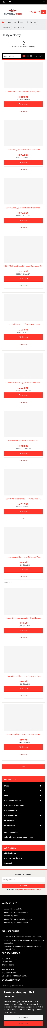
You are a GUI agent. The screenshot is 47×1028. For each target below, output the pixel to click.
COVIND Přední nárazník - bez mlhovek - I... (23, 440)
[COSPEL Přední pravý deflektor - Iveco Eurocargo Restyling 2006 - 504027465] (23, 366)
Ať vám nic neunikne (24, 874)
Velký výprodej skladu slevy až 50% (18, 837)
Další (23, 766)
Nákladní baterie (11, 815)
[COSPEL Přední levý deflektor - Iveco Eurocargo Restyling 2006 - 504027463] (23, 307)
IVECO (6, 786)
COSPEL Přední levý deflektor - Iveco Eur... (23, 324)
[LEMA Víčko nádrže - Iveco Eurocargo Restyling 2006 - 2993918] (23, 659)
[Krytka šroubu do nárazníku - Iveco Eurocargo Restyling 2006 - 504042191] (23, 601)
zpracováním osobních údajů (29, 889)
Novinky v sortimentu (13, 858)
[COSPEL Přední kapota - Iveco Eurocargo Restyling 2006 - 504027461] (23, 249)
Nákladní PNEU (10, 810)
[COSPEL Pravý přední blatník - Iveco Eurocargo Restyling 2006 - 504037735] (23, 191)
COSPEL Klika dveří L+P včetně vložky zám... (24, 91)
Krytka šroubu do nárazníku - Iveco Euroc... (23, 618)
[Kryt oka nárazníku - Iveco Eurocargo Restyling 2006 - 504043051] (23, 540)
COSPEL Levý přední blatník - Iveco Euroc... (23, 149)
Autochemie (9, 820)
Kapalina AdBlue (11, 832)
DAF (5, 791)
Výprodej (8, 863)
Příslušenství (9, 825)
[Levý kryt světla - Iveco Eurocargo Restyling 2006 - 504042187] (23, 717)
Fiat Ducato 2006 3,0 (12, 801)
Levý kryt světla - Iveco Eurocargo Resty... (23, 734)
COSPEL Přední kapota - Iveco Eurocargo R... (23, 266)
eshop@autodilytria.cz (15, 986)
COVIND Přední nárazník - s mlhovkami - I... (23, 499)
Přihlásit (23, 885)
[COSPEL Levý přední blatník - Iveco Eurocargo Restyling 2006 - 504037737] (23, 133)
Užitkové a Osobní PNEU (14, 805)
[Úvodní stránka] (12, 12)
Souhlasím (23, 1023)
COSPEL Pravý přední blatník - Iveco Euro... (23, 208)
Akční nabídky (10, 853)
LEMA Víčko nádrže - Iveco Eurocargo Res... (23, 676)
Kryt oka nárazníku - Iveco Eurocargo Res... (23, 557)
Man (6, 796)
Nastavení (23, 1017)
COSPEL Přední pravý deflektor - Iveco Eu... (23, 382)
